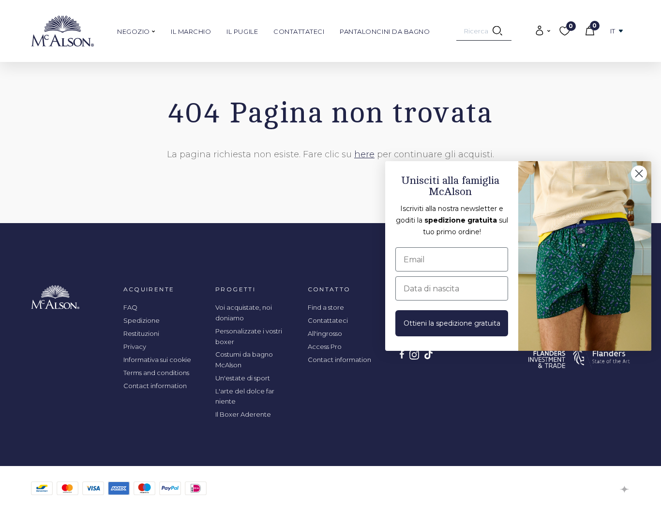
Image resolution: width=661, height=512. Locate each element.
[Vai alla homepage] (62, 30)
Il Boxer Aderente (243, 414)
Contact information (155, 386)
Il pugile (242, 31)
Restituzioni (141, 333)
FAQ (130, 307)
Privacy (134, 346)
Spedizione (141, 320)
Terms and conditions (156, 372)
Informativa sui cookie (157, 359)
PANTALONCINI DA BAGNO (385, 31)
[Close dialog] (639, 173)
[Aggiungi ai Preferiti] (590, 99)
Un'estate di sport (242, 378)
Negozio (134, 31)
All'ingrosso (325, 333)
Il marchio (191, 31)
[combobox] (483, 31)
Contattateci (298, 31)
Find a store (326, 307)
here (364, 154)
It (613, 31)
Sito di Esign (625, 489)
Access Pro (325, 346)
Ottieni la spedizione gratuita (452, 323)
